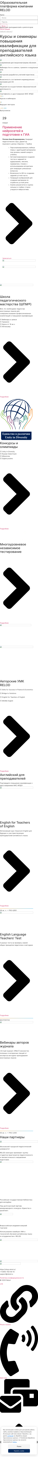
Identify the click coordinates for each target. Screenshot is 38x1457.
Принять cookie (19, 1451)
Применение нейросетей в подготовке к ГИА (15, 131)
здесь (15, 1442)
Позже (19, 1446)
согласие (10, 1436)
